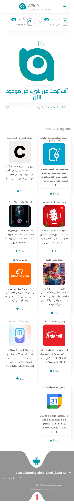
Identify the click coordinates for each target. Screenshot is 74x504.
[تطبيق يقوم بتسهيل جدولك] (54, 414)
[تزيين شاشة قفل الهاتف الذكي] (20, 227)
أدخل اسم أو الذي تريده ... (49, 107)
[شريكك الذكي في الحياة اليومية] (20, 165)
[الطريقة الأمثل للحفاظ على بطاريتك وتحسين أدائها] (54, 166)
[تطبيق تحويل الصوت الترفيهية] (54, 227)
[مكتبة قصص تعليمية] (54, 287)
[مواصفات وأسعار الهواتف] (20, 350)
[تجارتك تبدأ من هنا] (20, 285)
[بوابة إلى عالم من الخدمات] (54, 347)
